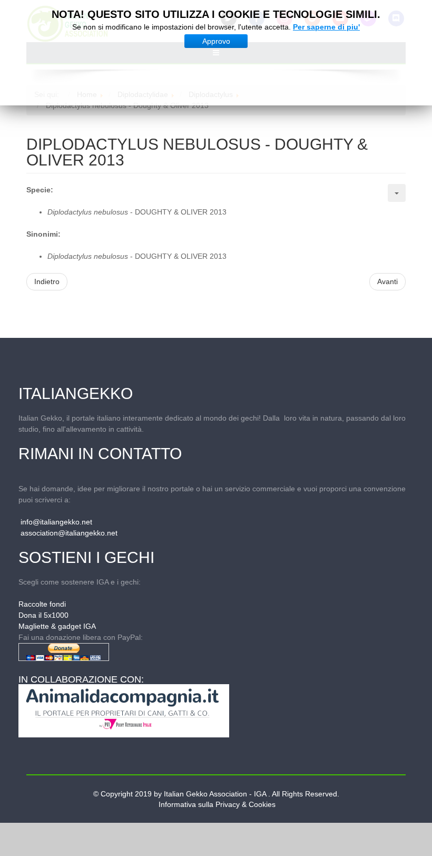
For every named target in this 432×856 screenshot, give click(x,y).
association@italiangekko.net (69, 533)
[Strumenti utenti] (397, 193)
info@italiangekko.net (56, 522)
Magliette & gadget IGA (57, 626)
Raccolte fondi (42, 604)
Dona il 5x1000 (43, 615)
